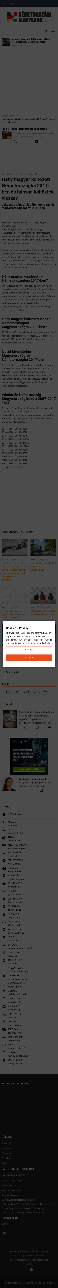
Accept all (29, 657)
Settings (29, 650)
